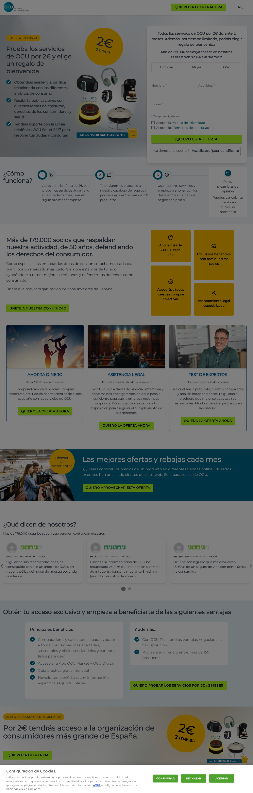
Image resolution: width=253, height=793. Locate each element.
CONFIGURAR (165, 778)
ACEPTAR (221, 778)
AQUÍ (96, 785)
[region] (126, 779)
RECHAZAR (193, 778)
